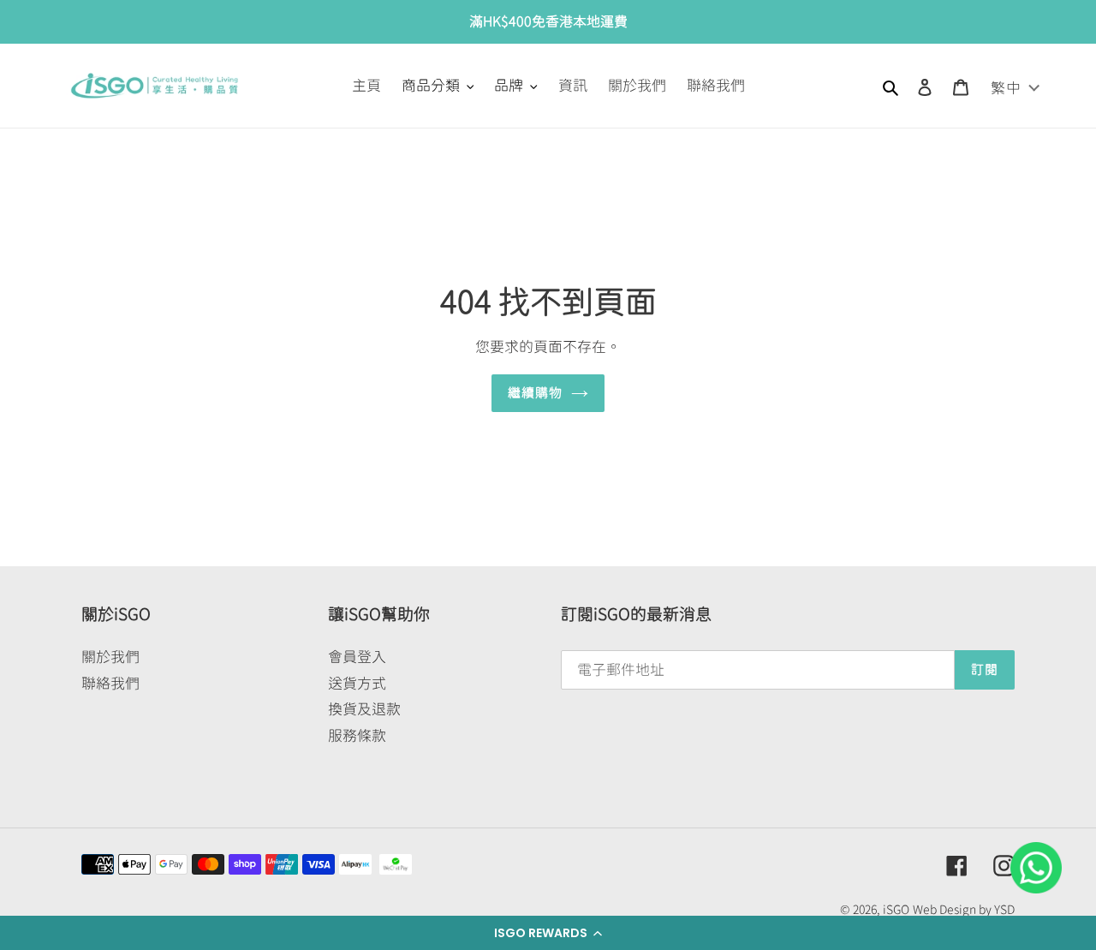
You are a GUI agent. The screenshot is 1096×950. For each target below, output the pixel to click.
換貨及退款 (364, 709)
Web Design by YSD (964, 910)
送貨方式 (357, 683)
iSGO (896, 910)
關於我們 (110, 656)
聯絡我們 (110, 683)
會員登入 (357, 656)
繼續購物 (535, 392)
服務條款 (357, 735)
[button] (548, 933)
